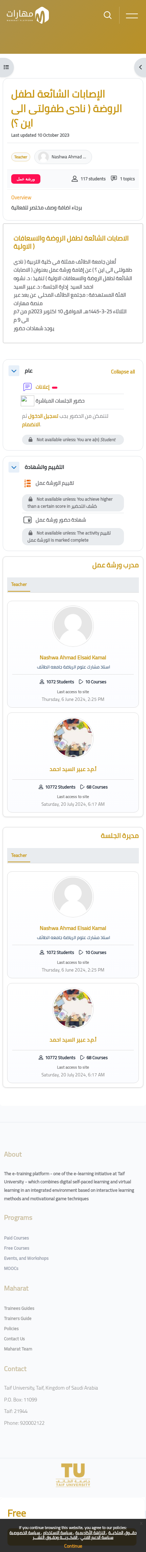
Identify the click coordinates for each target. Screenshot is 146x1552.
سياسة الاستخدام (58, 1532)
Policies (11, 1328)
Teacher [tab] (19, 584)
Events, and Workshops (26, 1258)
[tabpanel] (73, 707)
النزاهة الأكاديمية (90, 1532)
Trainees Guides (19, 1308)
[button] (13, 370)
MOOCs (11, 1268)
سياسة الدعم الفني (96, 1537)
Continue (73, 1546)
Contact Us (14, 1338)
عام (29, 370)
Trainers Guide (18, 1318)
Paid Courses (16, 1238)
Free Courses (16, 1248)
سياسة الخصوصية (25, 1532)
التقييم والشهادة (44, 467)
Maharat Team (18, 1349)
